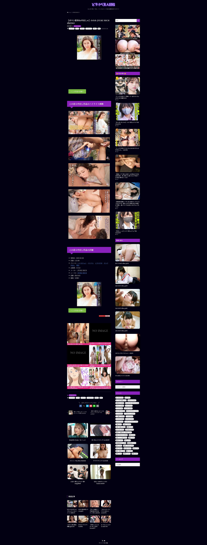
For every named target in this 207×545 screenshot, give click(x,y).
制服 (130, 427)
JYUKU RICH (77, 26)
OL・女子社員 (121, 400)
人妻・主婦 (120, 427)
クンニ (119, 408)
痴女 (119, 445)
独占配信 (132, 443)
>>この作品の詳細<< (77, 91)
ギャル (128, 405)
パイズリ (120, 419)
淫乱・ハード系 (121, 437)
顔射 (119, 453)
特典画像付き (121, 443)
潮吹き (119, 440)
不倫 (118, 424)
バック (129, 416)
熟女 (99, 28)
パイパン (82, 28)
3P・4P (119, 397)
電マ (129, 451)
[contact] (104, 540)
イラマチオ (71, 28)
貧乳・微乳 (120, 451)
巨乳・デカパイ (121, 435)
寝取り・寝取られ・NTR (123, 432)
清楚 (131, 437)
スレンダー (120, 411)
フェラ (119, 421)
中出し (94, 28)
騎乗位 (126, 453)
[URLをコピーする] (97, 406)
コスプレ (128, 408)
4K (127, 397)
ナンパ (77, 28)
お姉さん (120, 403)
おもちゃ (132, 400)
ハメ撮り (120, 416)
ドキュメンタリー (132, 411)
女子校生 (129, 429)
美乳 (119, 448)
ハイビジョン (88, 28)
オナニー (120, 405)
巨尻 (132, 435)
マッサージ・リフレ (131, 421)
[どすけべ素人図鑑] (103, 4)
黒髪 (135, 453)
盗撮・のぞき (128, 445)
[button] (80, 406)
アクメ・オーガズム (132, 403)
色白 (136, 448)
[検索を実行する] (138, 20)
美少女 (127, 448)
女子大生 (120, 429)
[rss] (102, 540)
